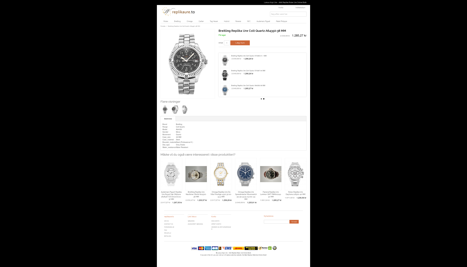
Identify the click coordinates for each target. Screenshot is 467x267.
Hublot (226, 21)
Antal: (221, 43)
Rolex (166, 21)
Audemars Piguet (263, 21)
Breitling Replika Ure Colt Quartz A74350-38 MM (248, 85)
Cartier (201, 21)
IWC (249, 21)
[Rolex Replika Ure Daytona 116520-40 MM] (295, 174)
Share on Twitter (227, 49)
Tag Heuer (214, 21)
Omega (190, 21)
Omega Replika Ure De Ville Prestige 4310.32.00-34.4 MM (221, 194)
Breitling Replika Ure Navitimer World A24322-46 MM (196, 194)
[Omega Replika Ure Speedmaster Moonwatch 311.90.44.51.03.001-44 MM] (246, 174)
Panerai (238, 21)
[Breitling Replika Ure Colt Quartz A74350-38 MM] (225, 90)
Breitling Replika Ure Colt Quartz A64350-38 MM (248, 56)
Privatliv (167, 233)
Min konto (215, 221)
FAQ (165, 230)
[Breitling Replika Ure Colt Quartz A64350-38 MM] (225, 60)
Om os (166, 221)
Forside (163, 26)
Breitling (177, 21)
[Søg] (304, 14)
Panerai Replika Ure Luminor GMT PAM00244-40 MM (270, 194)
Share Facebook (222, 49)
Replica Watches (253, 255)
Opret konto (216, 224)
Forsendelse (169, 227)
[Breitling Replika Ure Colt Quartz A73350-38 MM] (225, 75)
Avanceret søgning (195, 224)
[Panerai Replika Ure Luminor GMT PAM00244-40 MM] (271, 174)
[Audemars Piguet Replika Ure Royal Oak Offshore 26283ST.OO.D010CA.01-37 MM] (171, 174)
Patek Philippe (281, 21)
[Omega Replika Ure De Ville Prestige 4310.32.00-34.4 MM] (221, 174)
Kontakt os (168, 224)
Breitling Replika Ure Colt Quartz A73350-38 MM (248, 70)
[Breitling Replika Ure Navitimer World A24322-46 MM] (196, 174)
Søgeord (191, 221)
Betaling (167, 236)
